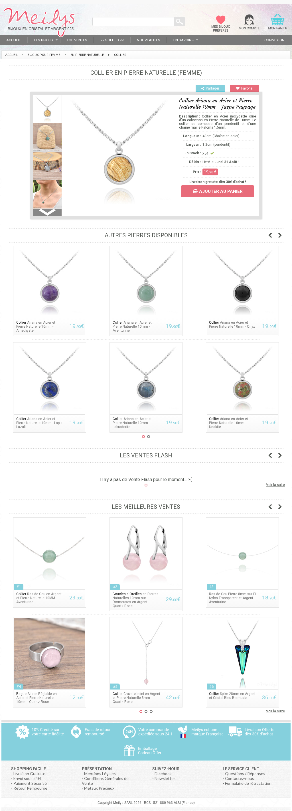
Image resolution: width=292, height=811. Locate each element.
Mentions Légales (100, 773)
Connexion (274, 40)
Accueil (13, 40)
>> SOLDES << (112, 40)
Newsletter (165, 778)
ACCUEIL (11, 55)
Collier (120, 55)
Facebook (163, 773)
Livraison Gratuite (29, 773)
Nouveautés (148, 40)
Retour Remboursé (30, 788)
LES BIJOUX (44, 40)
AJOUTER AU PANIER (221, 191)
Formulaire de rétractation (248, 783)
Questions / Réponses (245, 773)
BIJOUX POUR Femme (43, 55)
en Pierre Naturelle (87, 55)
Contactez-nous (239, 778)
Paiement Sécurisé (30, 783)
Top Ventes (77, 40)
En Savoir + (183, 40)
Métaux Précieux (99, 788)
